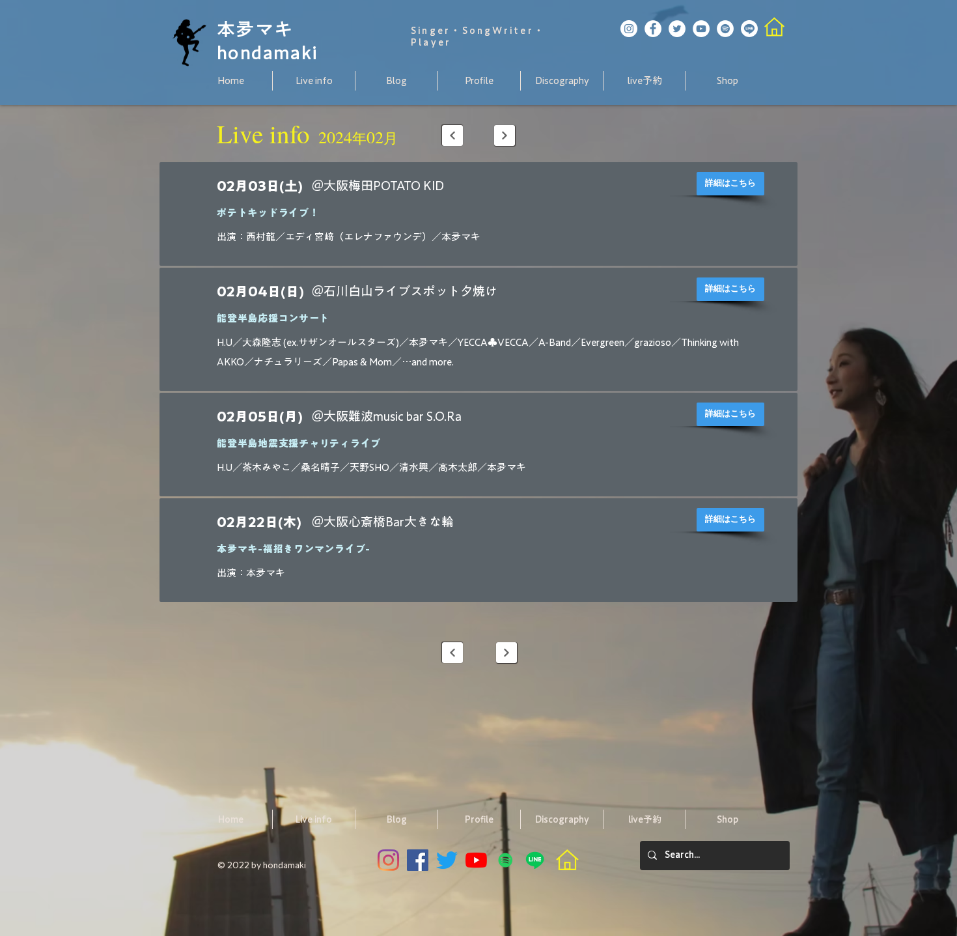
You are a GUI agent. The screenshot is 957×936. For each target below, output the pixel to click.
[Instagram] (388, 860)
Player (431, 42)
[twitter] (447, 860)
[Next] (452, 135)
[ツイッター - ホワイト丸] (677, 28)
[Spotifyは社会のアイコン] (505, 860)
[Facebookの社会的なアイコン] (417, 860)
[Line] (749, 28)
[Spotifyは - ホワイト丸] (725, 28)
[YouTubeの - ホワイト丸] (701, 28)
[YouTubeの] (476, 860)
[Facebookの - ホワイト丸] (653, 28)
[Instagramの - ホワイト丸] (628, 28)
